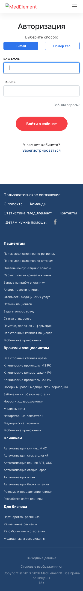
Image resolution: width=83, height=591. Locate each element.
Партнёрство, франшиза (21, 517)
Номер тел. (62, 46)
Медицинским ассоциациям (24, 538)
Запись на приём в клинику (24, 282)
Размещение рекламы (20, 524)
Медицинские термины (21, 423)
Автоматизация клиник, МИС (25, 448)
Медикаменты (14, 408)
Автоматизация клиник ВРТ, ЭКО (28, 463)
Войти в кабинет (41, 123)
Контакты (68, 213)
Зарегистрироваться (41, 150)
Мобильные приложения (22, 340)
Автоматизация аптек (20, 477)
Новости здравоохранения (23, 401)
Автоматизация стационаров (25, 470)
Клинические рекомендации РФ (27, 372)
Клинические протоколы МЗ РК (27, 365)
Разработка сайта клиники (23, 499)
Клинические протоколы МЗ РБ (27, 380)
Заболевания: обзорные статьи (27, 394)
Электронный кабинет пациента (28, 333)
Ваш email (11, 58)
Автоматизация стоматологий (26, 455)
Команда (38, 204)
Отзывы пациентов (18, 304)
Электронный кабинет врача (25, 358)
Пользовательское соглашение (32, 194)
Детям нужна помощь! (26, 222)
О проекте (13, 204)
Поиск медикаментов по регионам (30, 253)
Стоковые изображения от (41, 566)
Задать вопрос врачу (19, 311)
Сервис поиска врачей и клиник (27, 275)
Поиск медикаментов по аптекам (28, 261)
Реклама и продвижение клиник (28, 491)
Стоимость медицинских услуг (27, 297)
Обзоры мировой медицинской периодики (36, 387)
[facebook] (55, 223)
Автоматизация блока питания (26, 484)
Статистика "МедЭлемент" (28, 213)
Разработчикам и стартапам (24, 531)
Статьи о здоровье (17, 318)
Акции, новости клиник (21, 289)
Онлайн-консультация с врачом (27, 268)
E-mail (21, 46)
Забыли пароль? (67, 105)
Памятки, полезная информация (27, 326)
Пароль (9, 82)
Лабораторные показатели (23, 416)
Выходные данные (41, 558)
